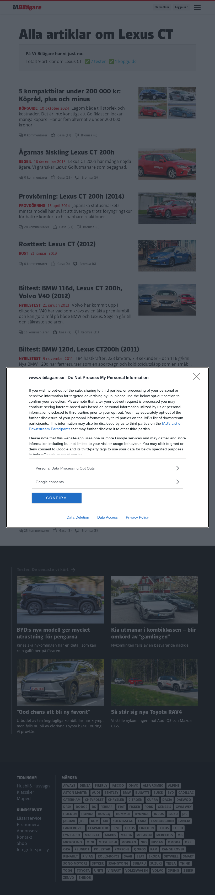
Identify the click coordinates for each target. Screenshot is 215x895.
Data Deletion (78, 517)
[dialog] (107, 447)
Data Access (107, 517)
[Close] (198, 378)
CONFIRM (56, 498)
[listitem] (107, 468)
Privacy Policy (137, 517)
